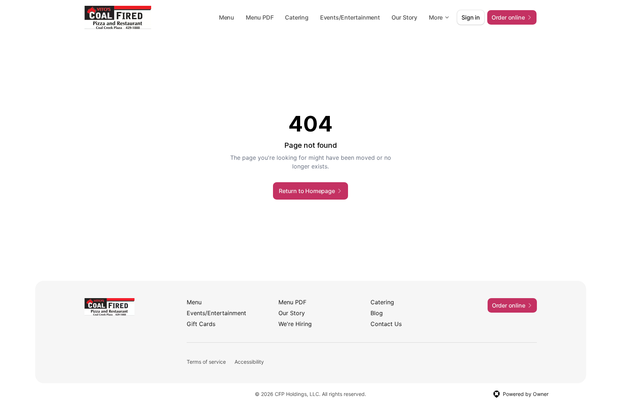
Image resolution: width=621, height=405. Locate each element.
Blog (376, 313)
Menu (226, 17)
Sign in (470, 17)
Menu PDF (259, 17)
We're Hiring (295, 323)
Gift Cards (201, 323)
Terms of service (206, 362)
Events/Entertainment (350, 17)
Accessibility (249, 362)
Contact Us (386, 323)
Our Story (404, 17)
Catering (296, 17)
